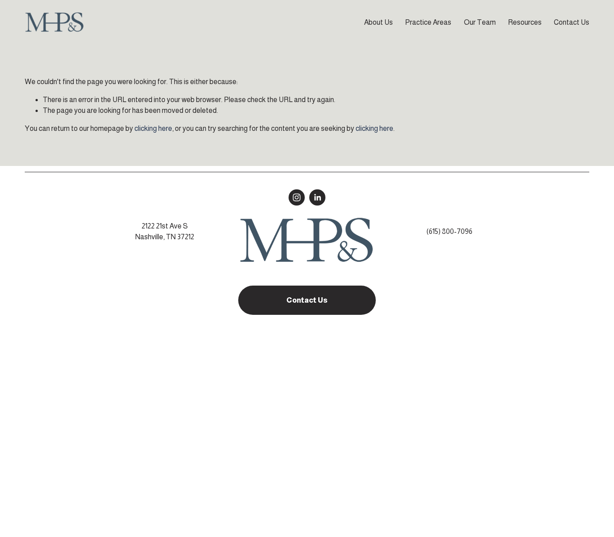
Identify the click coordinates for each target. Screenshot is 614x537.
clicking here (153, 128)
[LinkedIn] (317, 197)
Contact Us (571, 22)
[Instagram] (297, 197)
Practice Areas (428, 22)
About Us (378, 22)
